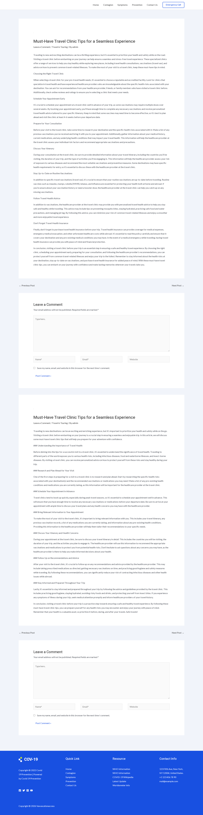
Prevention (137, 4)
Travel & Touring (60, 47)
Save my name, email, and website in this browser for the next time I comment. (73, 368)
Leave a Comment (41, 47)
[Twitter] (24, 790)
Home (96, 4)
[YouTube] (31, 790)
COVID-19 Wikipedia (123, 777)
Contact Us (152, 4)
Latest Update (119, 781)
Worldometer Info (121, 785)
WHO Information (121, 769)
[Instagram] (27, 790)
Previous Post (27, 285)
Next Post (178, 285)
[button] (173, 5)
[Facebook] (20, 790)
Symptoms (123, 4)
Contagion (108, 4)
